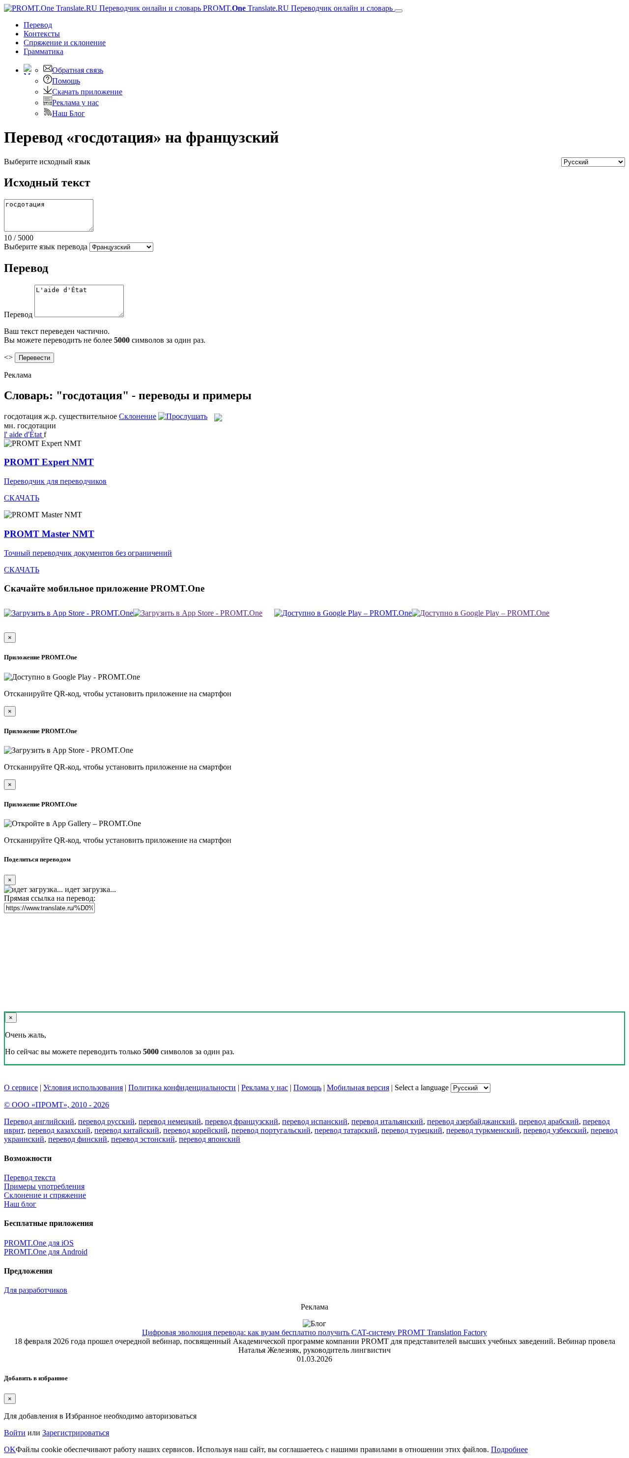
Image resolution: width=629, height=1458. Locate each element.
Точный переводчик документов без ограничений (88, 553)
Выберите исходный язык (47, 161)
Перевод (38, 25)
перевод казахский (59, 1130)
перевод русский (106, 1121)
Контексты (42, 34)
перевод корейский (195, 1130)
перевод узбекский (555, 1130)
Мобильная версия (358, 1087)
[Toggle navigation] (398, 10)
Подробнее (509, 1449)
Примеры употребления (44, 1186)
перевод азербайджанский (471, 1121)
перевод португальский (271, 1130)
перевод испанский (314, 1121)
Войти (15, 1432)
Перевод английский (39, 1121)
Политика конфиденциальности (182, 1087)
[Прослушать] (182, 416)
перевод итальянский (387, 1121)
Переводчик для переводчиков (55, 481)
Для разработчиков (35, 1290)
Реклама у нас (75, 102)
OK (10, 1449)
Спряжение (65, 42)
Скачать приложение (87, 92)
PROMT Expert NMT (49, 462)
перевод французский (241, 1121)
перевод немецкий (170, 1121)
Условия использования (83, 1087)
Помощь (66, 81)
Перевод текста (30, 1177)
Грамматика (43, 51)
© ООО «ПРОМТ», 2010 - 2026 (56, 1105)
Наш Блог (68, 113)
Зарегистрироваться (75, 1432)
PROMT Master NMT (49, 534)
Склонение (137, 416)
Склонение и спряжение (45, 1195)
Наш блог (20, 1204)
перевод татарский (345, 1130)
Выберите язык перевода (45, 246)
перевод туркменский (482, 1130)
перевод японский (209, 1139)
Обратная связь (77, 70)
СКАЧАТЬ (21, 498)
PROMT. (297, 8)
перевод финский (77, 1139)
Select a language (422, 1087)
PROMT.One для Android (45, 1252)
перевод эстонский (143, 1139)
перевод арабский (549, 1121)
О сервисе (21, 1087)
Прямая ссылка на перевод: (49, 898)
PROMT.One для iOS (39, 1243)
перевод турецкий (411, 1130)
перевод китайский (126, 1130)
